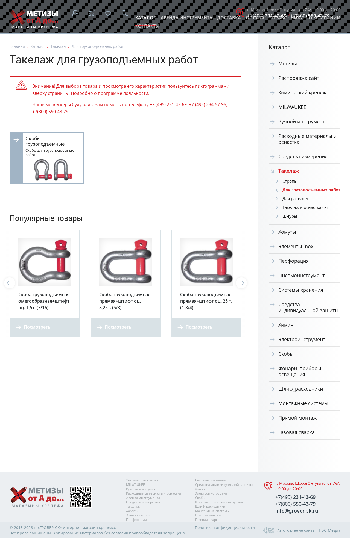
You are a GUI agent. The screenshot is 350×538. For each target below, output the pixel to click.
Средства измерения (303, 156)
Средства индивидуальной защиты (308, 307)
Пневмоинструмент (301, 275)
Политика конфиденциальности (225, 527)
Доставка (229, 19)
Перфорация (293, 261)
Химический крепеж (302, 92)
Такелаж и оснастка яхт (305, 207)
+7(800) (310, 16)
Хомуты (287, 232)
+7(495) (267, 16)
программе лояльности (123, 93)
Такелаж (58, 46)
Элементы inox (295, 246)
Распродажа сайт (298, 78)
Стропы (290, 181)
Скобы (286, 354)
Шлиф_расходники (300, 389)
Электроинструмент (301, 339)
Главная (17, 46)
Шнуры (289, 216)
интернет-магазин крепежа (89, 527)
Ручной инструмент (301, 121)
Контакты (147, 27)
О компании (324, 19)
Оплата (255, 19)
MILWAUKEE (292, 107)
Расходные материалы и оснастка (307, 139)
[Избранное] (108, 13)
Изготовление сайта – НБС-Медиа (308, 530)
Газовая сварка (296, 432)
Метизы (287, 63)
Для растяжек (295, 198)
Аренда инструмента (186, 19)
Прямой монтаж (297, 418)
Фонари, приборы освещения (299, 371)
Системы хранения (300, 290)
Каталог (145, 19)
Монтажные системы (303, 403)
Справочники (286, 19)
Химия (285, 325)
